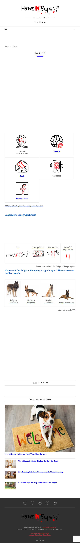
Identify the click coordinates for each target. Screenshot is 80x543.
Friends (47, 533)
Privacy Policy (47, 535)
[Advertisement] (40, 329)
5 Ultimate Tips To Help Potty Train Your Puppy (37, 483)
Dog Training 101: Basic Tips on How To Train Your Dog (40, 472)
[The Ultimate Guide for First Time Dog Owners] (40, 406)
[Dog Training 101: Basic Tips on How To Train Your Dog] (10, 472)
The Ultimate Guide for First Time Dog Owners (26, 454)
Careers (31, 535)
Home (7, 46)
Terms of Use (38, 535)
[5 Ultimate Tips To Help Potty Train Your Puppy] (10, 483)
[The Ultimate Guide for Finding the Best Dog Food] (10, 461)
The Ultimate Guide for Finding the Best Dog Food (38, 461)
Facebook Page (22, 198)
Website (56, 151)
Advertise (41, 533)
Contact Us (34, 533)
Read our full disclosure (49, 527)
